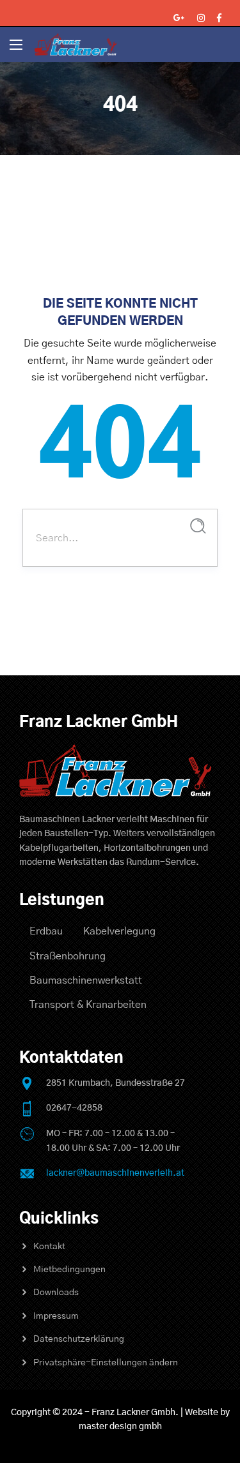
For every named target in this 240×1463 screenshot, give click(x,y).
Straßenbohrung (67, 956)
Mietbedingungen (69, 1269)
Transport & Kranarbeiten (88, 1005)
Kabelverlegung (119, 931)
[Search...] (198, 526)
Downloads (56, 1292)
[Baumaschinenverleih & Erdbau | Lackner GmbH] (75, 44)
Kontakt (49, 1246)
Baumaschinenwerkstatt (85, 980)
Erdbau (46, 931)
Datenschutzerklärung (78, 1339)
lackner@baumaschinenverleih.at (115, 1173)
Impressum (56, 1316)
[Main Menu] (16, 45)
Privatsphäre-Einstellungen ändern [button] (105, 1362)
